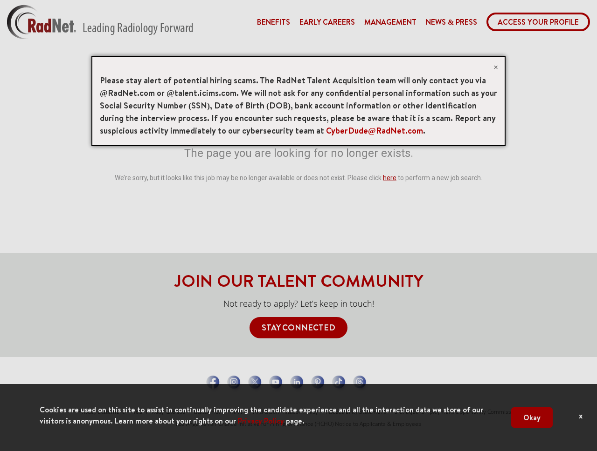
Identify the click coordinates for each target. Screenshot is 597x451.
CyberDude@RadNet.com (374, 130)
